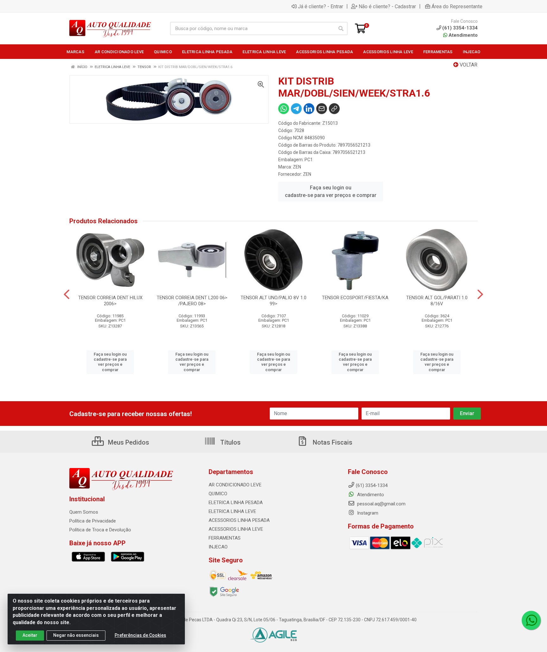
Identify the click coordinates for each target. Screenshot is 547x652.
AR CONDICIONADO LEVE (235, 485)
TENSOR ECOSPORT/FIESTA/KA (355, 298)
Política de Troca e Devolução (100, 530)
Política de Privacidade (92, 521)
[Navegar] (66, 294)
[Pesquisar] (341, 28)
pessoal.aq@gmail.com (381, 504)
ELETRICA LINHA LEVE (232, 511)
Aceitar (29, 635)
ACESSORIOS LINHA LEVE (236, 529)
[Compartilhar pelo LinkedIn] (309, 108)
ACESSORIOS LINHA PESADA (239, 520)
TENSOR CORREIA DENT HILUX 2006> (110, 301)
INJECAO (218, 547)
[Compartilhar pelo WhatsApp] (283, 108)
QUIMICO (218, 494)
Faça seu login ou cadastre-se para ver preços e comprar (330, 191)
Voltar (467, 65)
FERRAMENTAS (225, 538)
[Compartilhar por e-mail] (321, 108)
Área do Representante (456, 6)
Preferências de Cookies (140, 635)
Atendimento (462, 35)
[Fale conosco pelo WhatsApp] (531, 620)
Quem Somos (83, 512)
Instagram (367, 513)
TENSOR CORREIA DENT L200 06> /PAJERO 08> (192, 301)
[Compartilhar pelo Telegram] (296, 108)
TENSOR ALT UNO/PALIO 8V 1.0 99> (273, 301)
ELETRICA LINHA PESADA (236, 502)
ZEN (297, 166)
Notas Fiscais (331, 442)
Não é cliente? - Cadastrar (387, 6)
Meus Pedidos (127, 442)
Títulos (230, 442)
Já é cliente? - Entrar (320, 6)
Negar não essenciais (76, 635)
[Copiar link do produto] (334, 108)
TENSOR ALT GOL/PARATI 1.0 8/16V (437, 301)
